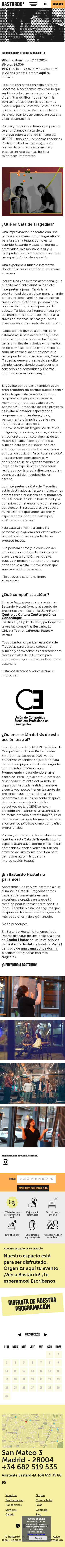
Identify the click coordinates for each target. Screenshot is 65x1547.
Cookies (16, 1540)
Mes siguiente (46, 1335)
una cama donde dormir (39, 948)
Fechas (12, 1179)
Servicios (11, 1509)
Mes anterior (19, 1335)
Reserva (58, 4)
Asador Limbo (17, 940)
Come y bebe (44, 1500)
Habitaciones (13, 1505)
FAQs (39, 1505)
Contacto (41, 1509)
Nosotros (11, 1495)
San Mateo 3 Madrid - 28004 (28, 1456)
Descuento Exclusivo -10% (33, 1188)
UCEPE (7, 139)
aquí (42, 73)
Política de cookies (36, 1534)
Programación (14, 1500)
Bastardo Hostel (19, 944)
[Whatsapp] (18, 1526)
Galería (9, 1514)
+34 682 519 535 (29, 1467)
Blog (39, 1514)
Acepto (38, 1538)
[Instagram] (5, 1162)
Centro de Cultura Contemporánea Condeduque (29, 616)
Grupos (40, 1495)
